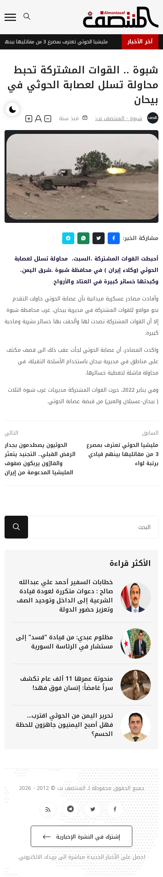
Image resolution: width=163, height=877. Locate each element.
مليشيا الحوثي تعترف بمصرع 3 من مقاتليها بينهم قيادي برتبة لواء (56, 41)
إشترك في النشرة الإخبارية (87, 837)
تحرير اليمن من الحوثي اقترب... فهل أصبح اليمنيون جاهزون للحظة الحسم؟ (64, 725)
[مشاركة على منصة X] (98, 238)
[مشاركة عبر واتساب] (83, 238)
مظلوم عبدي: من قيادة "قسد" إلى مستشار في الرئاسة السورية (64, 641)
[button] (10, 17)
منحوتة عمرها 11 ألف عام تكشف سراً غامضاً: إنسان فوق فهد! (66, 683)
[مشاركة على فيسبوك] (114, 238)
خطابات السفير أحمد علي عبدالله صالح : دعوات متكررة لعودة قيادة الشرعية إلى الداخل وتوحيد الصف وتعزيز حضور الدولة (65, 595)
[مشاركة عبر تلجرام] (68, 238)
